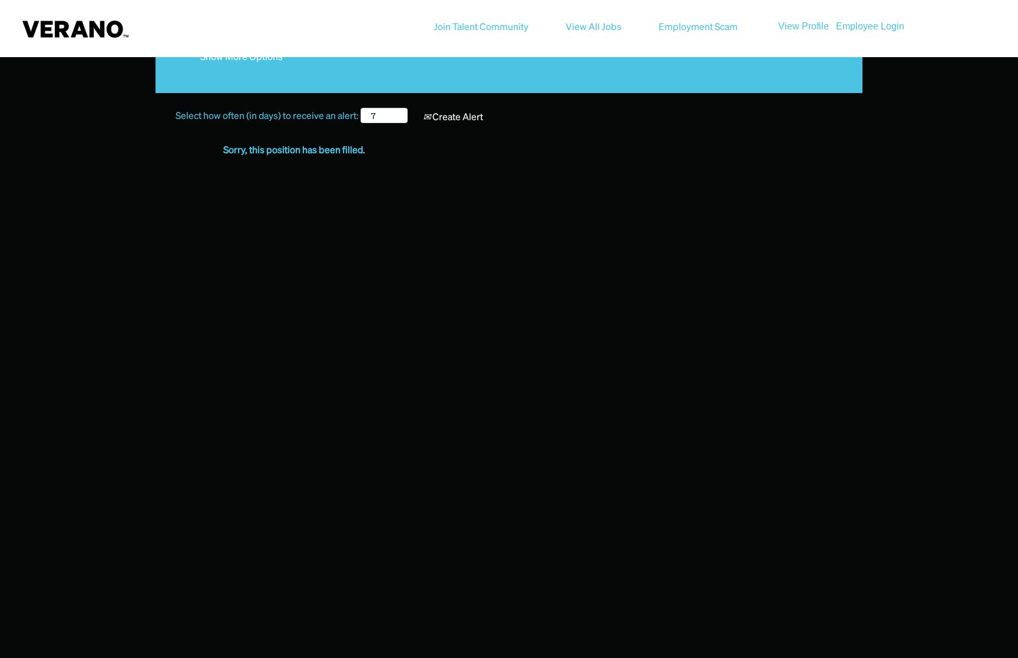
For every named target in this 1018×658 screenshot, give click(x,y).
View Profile (803, 26)
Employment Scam (698, 26)
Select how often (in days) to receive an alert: (267, 115)
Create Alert (457, 116)
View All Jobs (594, 26)
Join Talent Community (481, 26)
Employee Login (870, 26)
